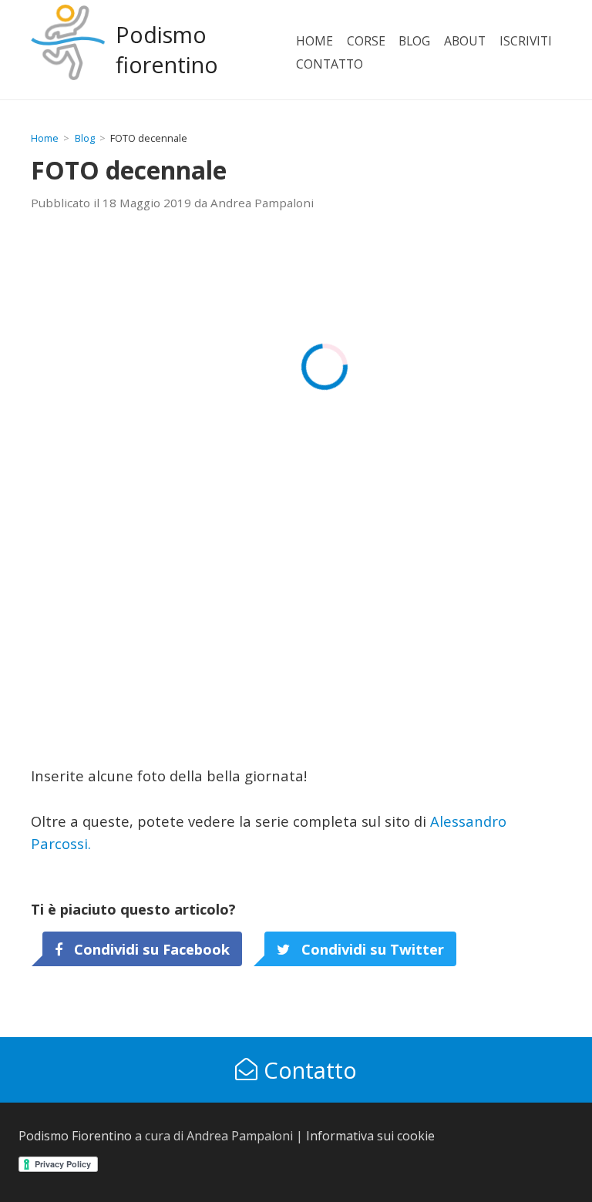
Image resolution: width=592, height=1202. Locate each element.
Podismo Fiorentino (75, 1135)
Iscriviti (526, 40)
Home (314, 40)
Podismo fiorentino (167, 49)
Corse (366, 40)
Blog (414, 40)
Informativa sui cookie (370, 1135)
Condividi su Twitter (371, 949)
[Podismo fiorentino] (68, 49)
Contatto (329, 63)
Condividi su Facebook (150, 949)
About (465, 40)
